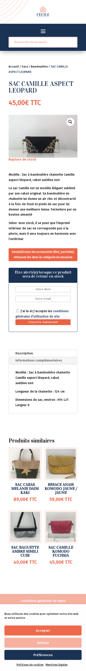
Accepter (43, 631)
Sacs (25, 66)
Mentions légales (56, 664)
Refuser (43, 643)
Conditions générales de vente (43, 601)
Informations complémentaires (38, 360)
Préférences (43, 655)
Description (24, 353)
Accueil (14, 66)
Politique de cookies (30, 664)
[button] (70, 122)
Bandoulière (39, 66)
